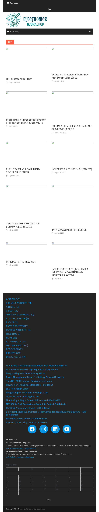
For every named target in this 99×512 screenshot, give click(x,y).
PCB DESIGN (12, 349)
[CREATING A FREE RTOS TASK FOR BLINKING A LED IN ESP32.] (26, 202)
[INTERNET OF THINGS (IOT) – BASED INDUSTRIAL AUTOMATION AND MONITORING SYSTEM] (72, 253)
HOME (9, 337)
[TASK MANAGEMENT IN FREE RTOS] (72, 205)
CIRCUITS (11, 310)
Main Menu (14, 31)
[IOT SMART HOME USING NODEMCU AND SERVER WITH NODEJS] (72, 106)
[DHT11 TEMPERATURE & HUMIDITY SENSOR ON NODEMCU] (26, 153)
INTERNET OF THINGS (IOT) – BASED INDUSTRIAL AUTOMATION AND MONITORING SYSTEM (70, 272)
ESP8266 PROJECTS (16, 329)
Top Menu (14, 3)
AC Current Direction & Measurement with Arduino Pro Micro (36, 365)
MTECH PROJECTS (15, 345)
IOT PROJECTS (13, 341)
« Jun (49, 499)
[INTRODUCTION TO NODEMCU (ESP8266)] (72, 153)
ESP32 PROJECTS (15, 326)
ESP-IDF (10, 322)
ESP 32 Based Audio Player (19, 78)
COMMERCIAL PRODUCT (18, 314)
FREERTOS (11, 333)
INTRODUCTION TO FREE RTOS (21, 261)
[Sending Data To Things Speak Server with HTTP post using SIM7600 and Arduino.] (26, 103)
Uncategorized (13, 356)
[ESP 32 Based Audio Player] (26, 61)
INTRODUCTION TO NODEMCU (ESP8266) (72, 169)
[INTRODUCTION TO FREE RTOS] (26, 249)
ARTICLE (10, 306)
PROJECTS (11, 352)
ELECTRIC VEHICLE (15, 318)
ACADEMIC (11, 299)
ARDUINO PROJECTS (16, 302)
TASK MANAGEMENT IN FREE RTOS (69, 229)
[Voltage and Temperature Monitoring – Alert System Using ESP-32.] (72, 59)
